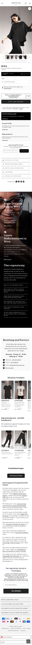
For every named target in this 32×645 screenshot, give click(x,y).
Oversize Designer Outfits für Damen (16, 62)
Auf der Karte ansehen (10, 222)
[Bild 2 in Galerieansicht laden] (12, 57)
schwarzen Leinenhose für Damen (15, 524)
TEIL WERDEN (16, 591)
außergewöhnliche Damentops (11, 556)
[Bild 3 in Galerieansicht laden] (16, 57)
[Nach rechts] (29, 57)
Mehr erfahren (8, 225)
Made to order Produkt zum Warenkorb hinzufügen (13, 96)
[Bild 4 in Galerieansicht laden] (20, 57)
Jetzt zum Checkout (16, 101)
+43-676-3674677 (16, 360)
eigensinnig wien (18, 626)
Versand (28, 628)
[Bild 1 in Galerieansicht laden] (7, 57)
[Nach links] (3, 57)
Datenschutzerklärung (16, 628)
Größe (2, 78)
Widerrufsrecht (5, 628)
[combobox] (16, 637)
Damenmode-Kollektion (21, 532)
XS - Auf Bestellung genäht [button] (8, 81)
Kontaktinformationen (13, 630)
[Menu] (2, 3)
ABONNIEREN (24, 150)
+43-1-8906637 (14, 362)
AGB (24, 628)
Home (2, 62)
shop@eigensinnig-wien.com (16, 365)
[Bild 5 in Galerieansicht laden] (24, 57)
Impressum (23, 630)
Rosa (29, 62)
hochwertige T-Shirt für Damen (11, 542)
